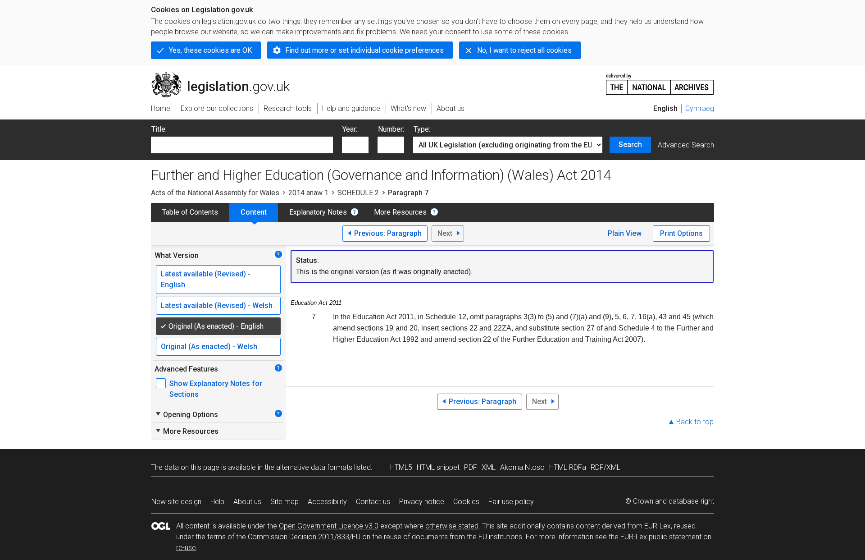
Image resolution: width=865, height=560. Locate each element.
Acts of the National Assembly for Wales (215, 192)
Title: (159, 129)
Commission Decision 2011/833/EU (304, 536)
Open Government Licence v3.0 (328, 526)
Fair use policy (511, 501)
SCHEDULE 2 (358, 192)
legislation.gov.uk (225, 75)
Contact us (373, 501)
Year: (349, 129)
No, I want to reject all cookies (524, 50)
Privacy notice (421, 501)
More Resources (400, 212)
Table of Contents (190, 212)
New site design (176, 501)
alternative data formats (314, 467)
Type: (422, 129)
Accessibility (327, 501)
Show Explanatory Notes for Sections (215, 389)
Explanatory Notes (318, 212)
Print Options (681, 233)
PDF (470, 467)
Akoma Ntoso (522, 467)
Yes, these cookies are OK (210, 50)
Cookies (466, 501)
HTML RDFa (567, 467)
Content (254, 212)
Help (217, 501)
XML (489, 467)
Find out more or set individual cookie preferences (364, 50)
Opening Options (186, 414)
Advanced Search (686, 145)
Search (630, 144)
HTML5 (401, 467)
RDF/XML (605, 467)
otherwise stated (451, 526)
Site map (284, 501)
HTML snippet (438, 467)
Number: (391, 129)
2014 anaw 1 (308, 192)
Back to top (695, 422)
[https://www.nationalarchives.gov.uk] (660, 80)
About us (247, 501)
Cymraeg (699, 108)
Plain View (625, 233)
